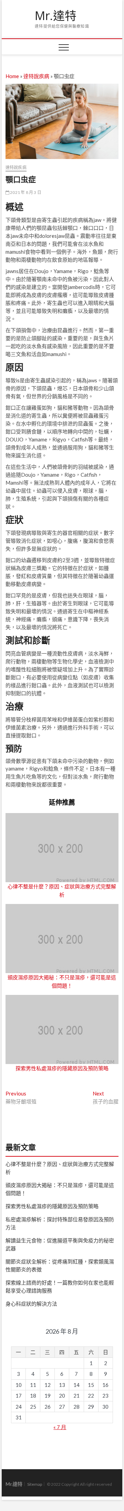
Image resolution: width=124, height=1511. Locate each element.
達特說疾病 (36, 76)
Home (12, 76)
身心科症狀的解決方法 (31, 1303)
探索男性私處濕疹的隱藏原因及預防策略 (62, 1068)
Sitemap (34, 1484)
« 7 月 (59, 1427)
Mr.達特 (55, 16)
